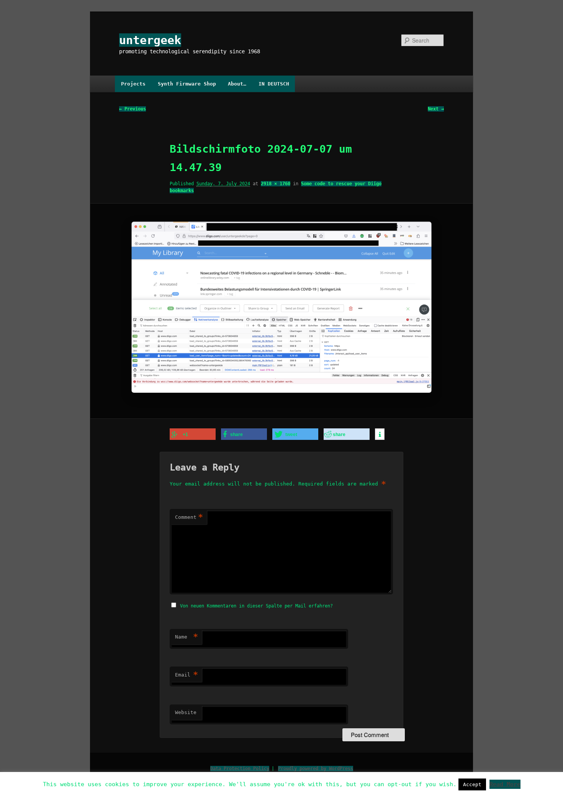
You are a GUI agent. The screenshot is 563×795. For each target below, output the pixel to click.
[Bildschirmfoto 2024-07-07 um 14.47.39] (281, 311)
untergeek (150, 40)
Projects (133, 84)
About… (237, 84)
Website (185, 712)
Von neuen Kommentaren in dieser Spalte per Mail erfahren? (256, 606)
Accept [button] (472, 784)
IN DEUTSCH (274, 84)
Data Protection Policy (239, 768)
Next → (436, 109)
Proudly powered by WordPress (315, 768)
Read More (504, 784)
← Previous (132, 109)
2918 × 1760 (275, 183)
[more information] (379, 434)
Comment (189, 517)
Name (186, 637)
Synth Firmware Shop (187, 84)
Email (186, 675)
